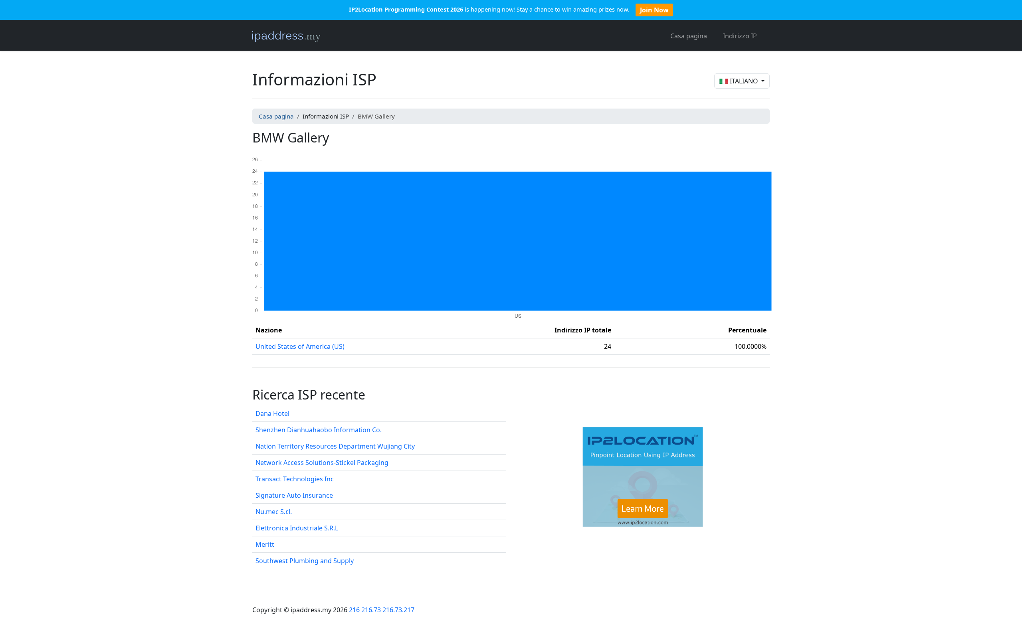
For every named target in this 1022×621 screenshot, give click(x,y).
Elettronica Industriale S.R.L (297, 528)
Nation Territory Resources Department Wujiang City (335, 446)
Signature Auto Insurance (294, 495)
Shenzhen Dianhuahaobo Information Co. (319, 429)
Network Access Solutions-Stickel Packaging (322, 462)
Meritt (265, 544)
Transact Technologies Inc (295, 479)
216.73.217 (398, 609)
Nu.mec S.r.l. (274, 511)
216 (354, 609)
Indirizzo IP (740, 36)
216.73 (371, 609)
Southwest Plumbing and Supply (305, 560)
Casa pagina (688, 36)
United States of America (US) (300, 346)
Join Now (654, 10)
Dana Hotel (272, 413)
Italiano (744, 81)
